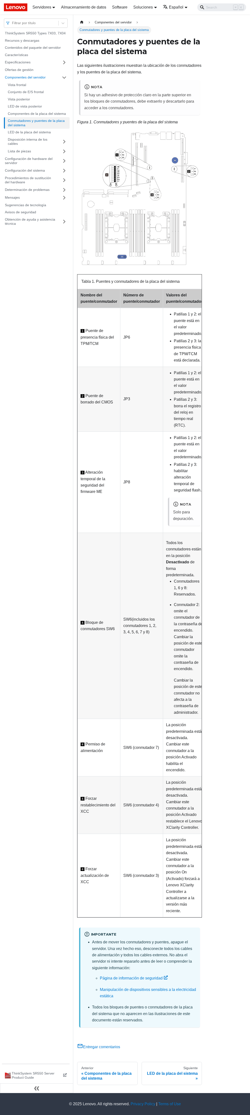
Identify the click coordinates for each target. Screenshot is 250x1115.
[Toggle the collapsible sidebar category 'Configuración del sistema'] (64, 171)
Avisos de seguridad (20, 212)
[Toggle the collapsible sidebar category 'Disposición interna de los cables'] (64, 141)
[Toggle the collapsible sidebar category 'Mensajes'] (64, 198)
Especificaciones (18, 62)
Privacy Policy (143, 1104)
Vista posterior (19, 99)
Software (119, 7)
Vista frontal (17, 85)
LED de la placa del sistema (29, 132)
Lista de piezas (19, 151)
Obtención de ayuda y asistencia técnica (30, 221)
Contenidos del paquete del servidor (33, 47)
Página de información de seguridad (131, 978)
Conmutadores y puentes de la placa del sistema (36, 123)
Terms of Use (169, 1104)
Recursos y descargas (22, 40)
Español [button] (176, 7)
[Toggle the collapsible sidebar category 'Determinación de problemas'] (64, 190)
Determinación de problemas (27, 190)
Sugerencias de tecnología (25, 205)
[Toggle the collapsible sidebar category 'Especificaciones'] (64, 62)
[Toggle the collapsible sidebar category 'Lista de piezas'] (64, 151)
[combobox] (12, 23)
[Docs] (15, 7)
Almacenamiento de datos (83, 7)
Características (16, 55)
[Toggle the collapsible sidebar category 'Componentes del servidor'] (64, 77)
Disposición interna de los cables (27, 141)
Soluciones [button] (143, 7)
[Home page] (81, 22)
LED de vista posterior (25, 106)
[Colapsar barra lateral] (36, 1088)
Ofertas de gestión (19, 70)
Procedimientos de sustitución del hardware (28, 180)
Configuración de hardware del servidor (28, 161)
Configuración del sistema (25, 170)
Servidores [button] (41, 7)
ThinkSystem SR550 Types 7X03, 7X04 (35, 33)
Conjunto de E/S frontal (26, 92)
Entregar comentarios (101, 1047)
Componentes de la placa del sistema (37, 114)
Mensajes (12, 197)
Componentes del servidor (25, 77)
